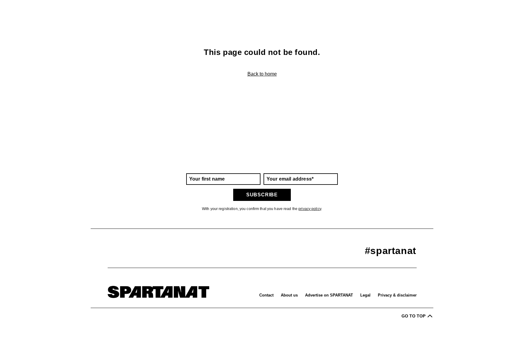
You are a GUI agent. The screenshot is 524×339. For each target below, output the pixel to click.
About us (289, 295)
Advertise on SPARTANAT (329, 295)
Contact (266, 295)
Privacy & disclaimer (397, 295)
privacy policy (309, 209)
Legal (365, 295)
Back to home (262, 73)
